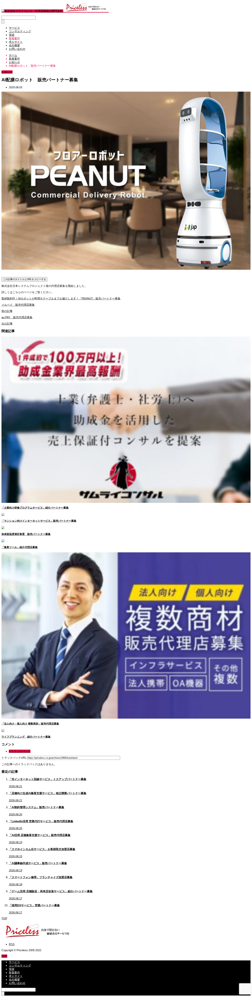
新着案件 (14, 38)
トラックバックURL (13, 757)
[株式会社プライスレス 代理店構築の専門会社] (55, 11)
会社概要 (14, 45)
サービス (14, 27)
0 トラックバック (19, 751)
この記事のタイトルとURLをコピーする (24, 279)
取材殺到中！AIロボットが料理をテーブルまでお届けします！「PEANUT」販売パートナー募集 (60, 298)
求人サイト (16, 41)
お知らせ (7, 72)
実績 (11, 34)
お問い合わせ (17, 48)
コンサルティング (20, 31)
